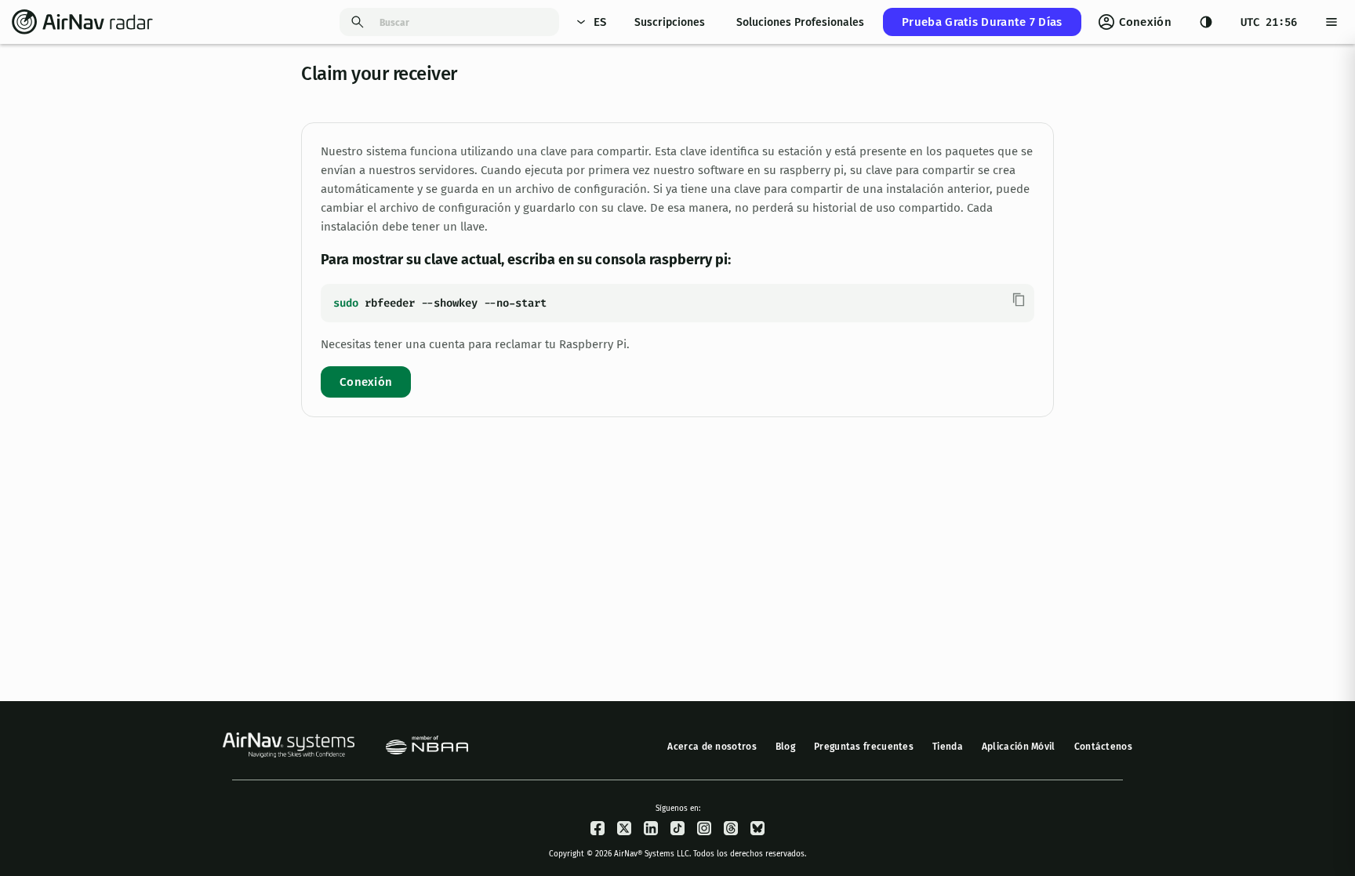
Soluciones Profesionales (800, 22)
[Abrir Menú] (1331, 22)
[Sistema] (1206, 22)
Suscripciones (669, 22)
